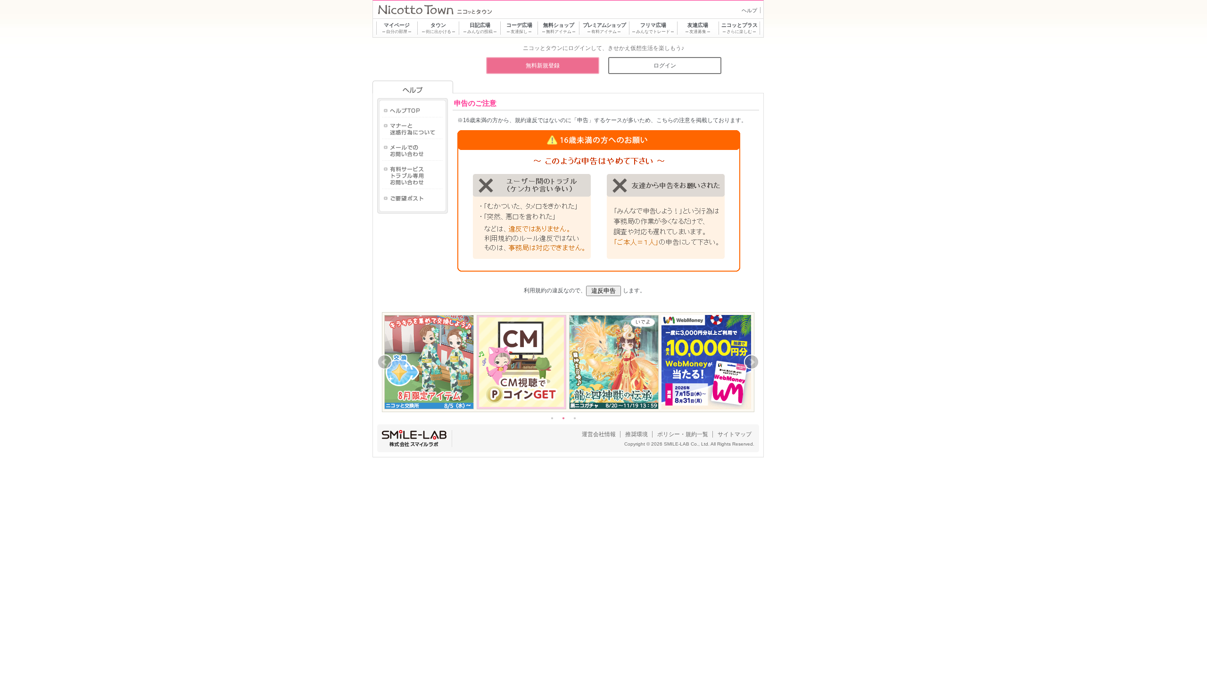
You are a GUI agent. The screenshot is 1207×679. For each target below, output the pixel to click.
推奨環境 (636, 434)
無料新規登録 (543, 65)
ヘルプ (749, 10)
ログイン (664, 65)
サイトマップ (735, 434)
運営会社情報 (599, 434)
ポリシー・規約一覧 (682, 434)
